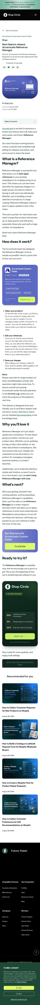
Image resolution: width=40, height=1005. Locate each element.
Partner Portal (26, 921)
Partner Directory (27, 930)
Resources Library (27, 897)
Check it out (26, 299)
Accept (19, 988)
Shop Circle (8, 103)
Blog (22, 901)
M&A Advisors (7, 892)
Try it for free (20, 546)
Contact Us (6, 897)
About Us (5, 917)
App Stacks (25, 926)
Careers (4, 921)
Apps (23, 892)
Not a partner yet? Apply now (20, 642)
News (4, 926)
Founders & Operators (9, 888)
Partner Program (26, 917)
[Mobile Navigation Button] (31, 15)
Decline (19, 994)
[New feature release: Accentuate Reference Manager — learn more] (20, 87)
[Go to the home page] (12, 15)
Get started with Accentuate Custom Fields (20, 663)
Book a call (20, 636)
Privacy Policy (22, 982)
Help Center (25, 935)
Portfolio (24, 888)
